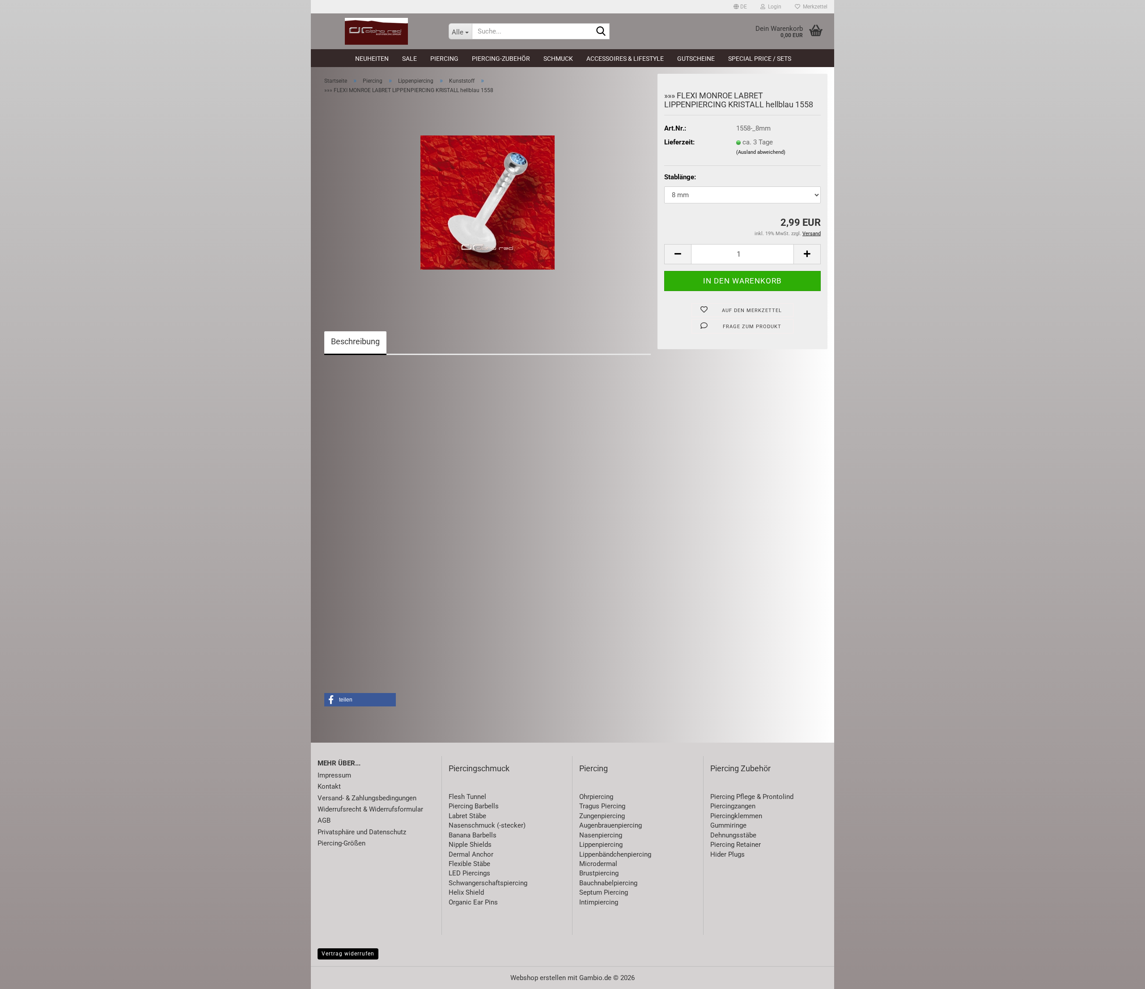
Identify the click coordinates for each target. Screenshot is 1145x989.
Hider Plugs (727, 854)
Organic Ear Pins (473, 902)
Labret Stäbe (467, 816)
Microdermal (598, 864)
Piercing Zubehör (740, 768)
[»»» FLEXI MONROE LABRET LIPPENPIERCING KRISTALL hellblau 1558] (487, 202)
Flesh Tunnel (467, 797)
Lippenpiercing (601, 845)
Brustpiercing (599, 873)
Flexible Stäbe (469, 864)
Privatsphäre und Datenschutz (362, 832)
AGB (324, 820)
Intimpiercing (598, 902)
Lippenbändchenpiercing (615, 854)
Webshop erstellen (538, 978)
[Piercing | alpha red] (376, 31)
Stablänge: (680, 177)
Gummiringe (728, 825)
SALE (409, 58)
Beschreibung (355, 341)
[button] (740, 6)
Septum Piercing (603, 892)
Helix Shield (466, 892)
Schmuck (558, 58)
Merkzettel (813, 7)
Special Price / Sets (759, 58)
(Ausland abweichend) (760, 152)
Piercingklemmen (736, 816)
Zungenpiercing (602, 816)
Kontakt (329, 786)
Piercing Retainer (735, 845)
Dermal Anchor (471, 854)
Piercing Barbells (474, 806)
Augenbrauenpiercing (610, 825)
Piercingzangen (732, 806)
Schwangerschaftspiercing (488, 883)
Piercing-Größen (341, 843)
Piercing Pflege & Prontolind (751, 797)
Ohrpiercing (596, 797)
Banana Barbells (472, 835)
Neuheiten (372, 58)
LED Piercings (469, 873)
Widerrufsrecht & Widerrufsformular (370, 809)
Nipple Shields (470, 845)
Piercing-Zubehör (501, 58)
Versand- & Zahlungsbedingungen (367, 798)
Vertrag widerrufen (348, 954)
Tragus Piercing (602, 806)
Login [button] (773, 7)
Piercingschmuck (479, 768)
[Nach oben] (1120, 975)
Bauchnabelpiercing (608, 883)
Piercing (444, 58)
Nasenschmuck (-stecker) (487, 825)
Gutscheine (696, 58)
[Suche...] (601, 32)
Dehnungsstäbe (733, 835)
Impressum (334, 775)
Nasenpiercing (600, 835)
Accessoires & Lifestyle (625, 58)
